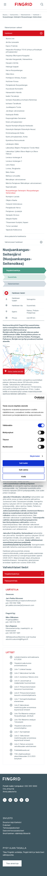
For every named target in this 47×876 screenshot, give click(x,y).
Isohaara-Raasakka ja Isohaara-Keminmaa (21, 100)
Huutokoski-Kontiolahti (14, 89)
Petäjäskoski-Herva (13, 208)
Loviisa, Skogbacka (13, 168)
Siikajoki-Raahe (11, 219)
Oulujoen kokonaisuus (14, 204)
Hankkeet (36, 15)
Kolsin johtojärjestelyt (14, 122)
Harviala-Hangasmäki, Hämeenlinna (19, 59)
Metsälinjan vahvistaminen (16, 179)
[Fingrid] (23, 4)
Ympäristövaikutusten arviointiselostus (22, 664)
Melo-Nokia (10, 172)
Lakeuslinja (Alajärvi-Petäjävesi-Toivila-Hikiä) (22, 148)
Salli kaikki (23, 463)
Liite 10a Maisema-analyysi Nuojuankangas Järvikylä (24, 714)
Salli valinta (23, 470)
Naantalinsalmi (11, 187)
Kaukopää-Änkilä (12, 115)
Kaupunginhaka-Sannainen (16, 118)
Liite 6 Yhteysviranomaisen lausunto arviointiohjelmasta (25, 694)
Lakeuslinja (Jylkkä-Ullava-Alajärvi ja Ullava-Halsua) (22, 152)
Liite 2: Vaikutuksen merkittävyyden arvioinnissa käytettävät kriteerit (25, 738)
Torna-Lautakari (12, 226)
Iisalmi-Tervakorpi (12, 96)
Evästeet (6, 825)
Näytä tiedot (35, 456)
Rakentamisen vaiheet (13, 27)
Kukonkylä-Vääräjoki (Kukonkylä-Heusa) (21, 129)
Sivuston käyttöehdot (12, 822)
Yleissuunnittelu (10, 581)
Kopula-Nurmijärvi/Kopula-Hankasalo (19, 126)
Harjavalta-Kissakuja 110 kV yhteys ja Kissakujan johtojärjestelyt (24, 51)
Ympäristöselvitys (11, 574)
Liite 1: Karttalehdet (22, 732)
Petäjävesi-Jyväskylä (14, 211)
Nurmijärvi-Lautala (12, 197)
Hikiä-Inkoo (10, 74)
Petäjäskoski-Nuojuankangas (16, 85)
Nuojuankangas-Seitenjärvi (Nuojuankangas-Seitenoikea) (22, 192)
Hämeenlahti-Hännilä (13, 92)
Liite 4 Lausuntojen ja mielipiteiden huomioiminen (24, 682)
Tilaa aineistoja (12, 863)
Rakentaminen (25, 15)
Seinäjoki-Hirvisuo (12, 215)
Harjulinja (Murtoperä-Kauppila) (18, 56)
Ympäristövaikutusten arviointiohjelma (22, 727)
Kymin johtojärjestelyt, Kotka (16, 137)
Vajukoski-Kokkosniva (14, 230)
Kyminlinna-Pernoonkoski (15, 140)
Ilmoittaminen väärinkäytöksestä (16, 833)
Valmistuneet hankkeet (14, 242)
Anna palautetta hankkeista (15, 236)
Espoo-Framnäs (12, 46)
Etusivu (5, 15)
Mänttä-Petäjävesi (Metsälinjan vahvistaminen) (24, 183)
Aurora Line (10, 39)
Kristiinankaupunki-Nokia (15, 133)
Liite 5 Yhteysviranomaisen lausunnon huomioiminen (24, 688)
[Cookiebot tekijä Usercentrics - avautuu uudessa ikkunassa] (34, 397)
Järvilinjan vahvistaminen (15, 111)
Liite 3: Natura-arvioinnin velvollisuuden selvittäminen (25, 745)
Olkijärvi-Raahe (11, 200)
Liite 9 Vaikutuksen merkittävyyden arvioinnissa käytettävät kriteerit (25, 707)
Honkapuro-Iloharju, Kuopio (16, 78)
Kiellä (23, 477)
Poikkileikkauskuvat (22, 750)
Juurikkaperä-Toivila (13, 107)
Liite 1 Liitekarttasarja (22, 669)
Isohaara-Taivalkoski (13, 103)
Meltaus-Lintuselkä (13, 176)
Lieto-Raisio (10, 165)
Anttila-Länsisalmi (12, 42)
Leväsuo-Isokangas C (14, 161)
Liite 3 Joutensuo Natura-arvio (26, 677)
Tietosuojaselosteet (11, 828)
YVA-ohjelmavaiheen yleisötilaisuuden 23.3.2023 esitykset (24, 756)
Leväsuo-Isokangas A (14, 157)
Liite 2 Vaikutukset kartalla (24, 673)
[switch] (41, 432)
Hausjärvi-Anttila (12, 63)
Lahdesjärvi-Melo (12, 144)
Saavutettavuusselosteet (13, 830)
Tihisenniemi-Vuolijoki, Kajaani (17, 222)
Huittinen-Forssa (12, 81)
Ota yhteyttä (8, 789)
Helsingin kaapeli (12, 67)
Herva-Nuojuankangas (14, 70)
